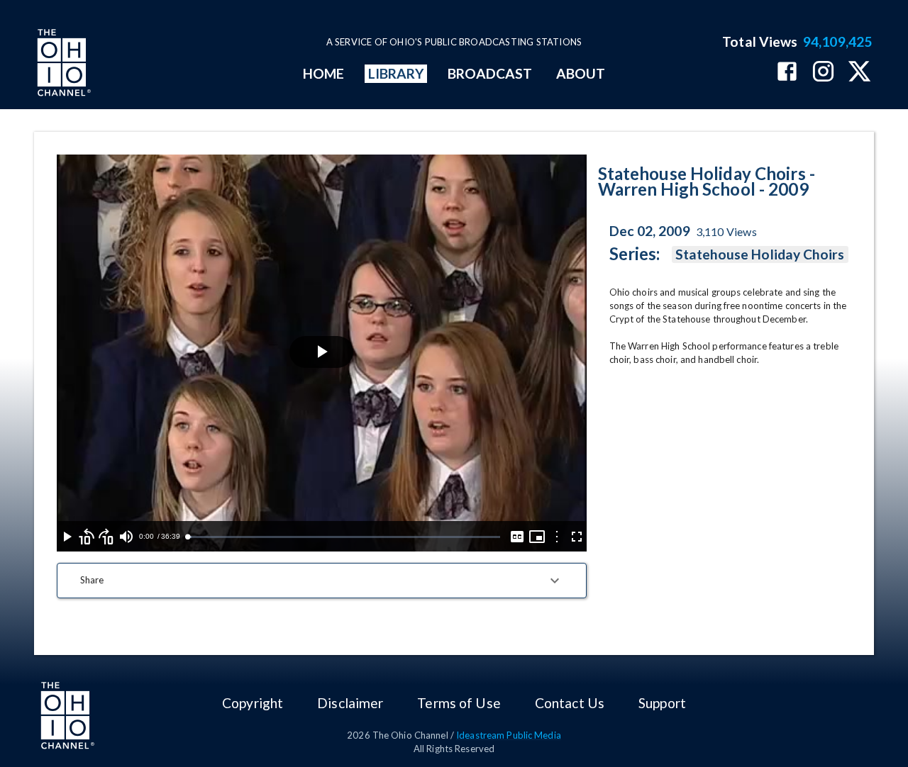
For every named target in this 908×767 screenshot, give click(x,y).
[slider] (343, 537)
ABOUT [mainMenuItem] (580, 73)
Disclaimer (350, 703)
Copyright (252, 703)
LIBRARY (396, 73)
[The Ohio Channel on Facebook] (787, 72)
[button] (321, 581)
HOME (323, 73)
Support (662, 703)
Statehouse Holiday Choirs (760, 254)
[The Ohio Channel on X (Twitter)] (859, 72)
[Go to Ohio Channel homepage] (62, 64)
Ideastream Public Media (508, 735)
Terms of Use (458, 703)
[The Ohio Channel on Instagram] (823, 72)
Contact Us (569, 703)
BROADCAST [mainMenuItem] (490, 73)
